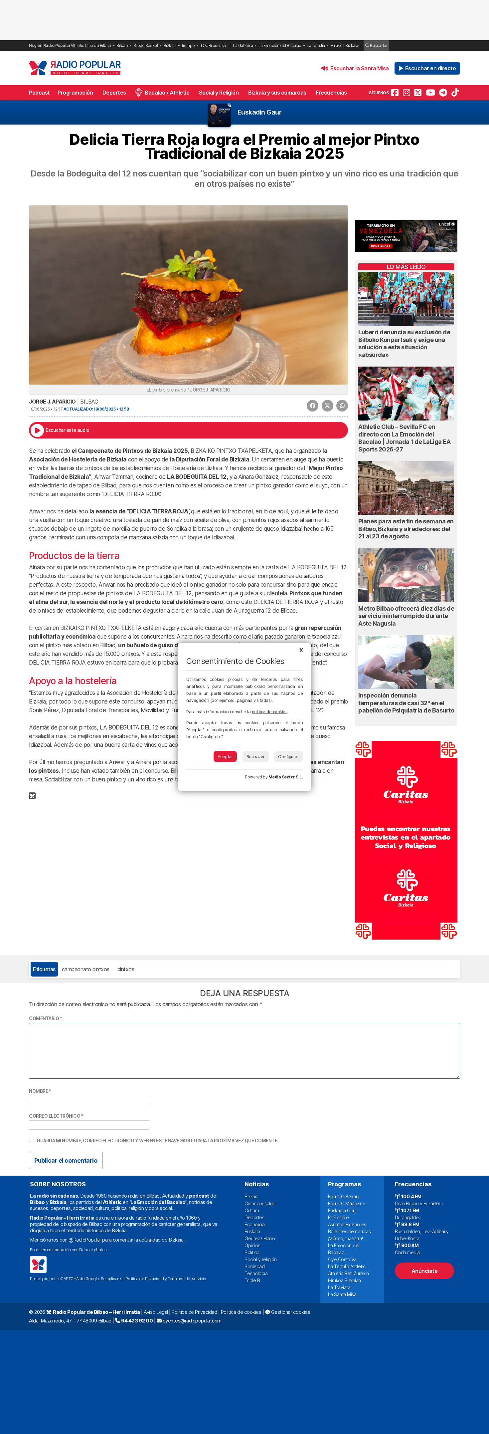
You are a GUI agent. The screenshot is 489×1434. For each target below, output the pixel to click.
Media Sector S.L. (285, 776)
